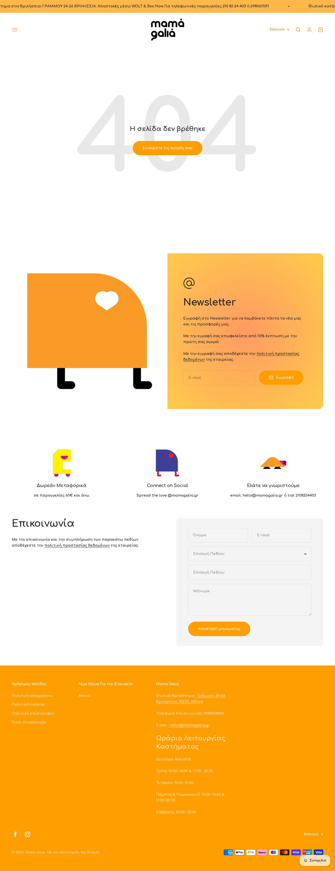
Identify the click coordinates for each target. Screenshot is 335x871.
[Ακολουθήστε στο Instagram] (27, 834)
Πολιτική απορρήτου (32, 696)
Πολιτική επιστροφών (33, 713)
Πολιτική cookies (28, 705)
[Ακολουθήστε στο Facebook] (15, 834)
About (84, 696)
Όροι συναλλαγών (29, 722)
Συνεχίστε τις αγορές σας (167, 148)
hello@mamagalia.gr (190, 725)
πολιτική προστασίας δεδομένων (77, 545)
